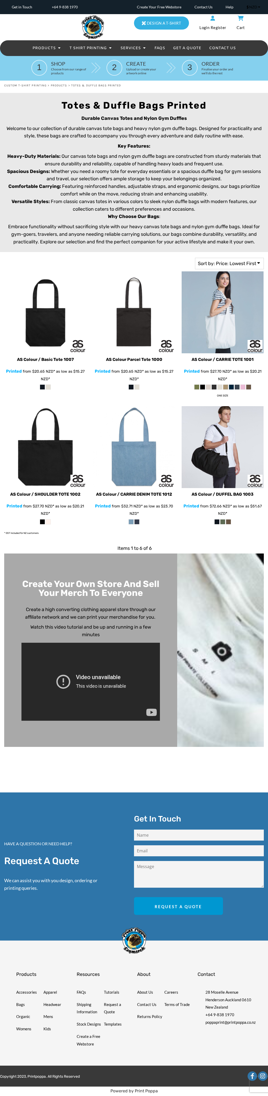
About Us (145, 992)
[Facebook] (252, 1076)
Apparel (50, 992)
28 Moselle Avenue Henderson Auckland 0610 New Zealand (228, 1000)
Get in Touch (22, 7)
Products (59, 85)
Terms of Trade (177, 1004)
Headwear (52, 1004)
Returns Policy (149, 1016)
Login (204, 27)
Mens (48, 1016)
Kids (47, 1028)
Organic (23, 1016)
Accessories (26, 992)
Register (218, 27)
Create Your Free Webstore (159, 7)
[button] (47, 48)
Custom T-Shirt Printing (25, 85)
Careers (171, 992)
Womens (23, 1028)
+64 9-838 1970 (65, 7)
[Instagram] (262, 1076)
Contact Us (203, 7)
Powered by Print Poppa (134, 1090)
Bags (20, 1004)
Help (229, 7)
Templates (113, 1024)
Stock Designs (89, 1024)
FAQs (81, 992)
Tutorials (111, 992)
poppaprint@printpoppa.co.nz (230, 1022)
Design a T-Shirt (163, 23)
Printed (14, 371)
